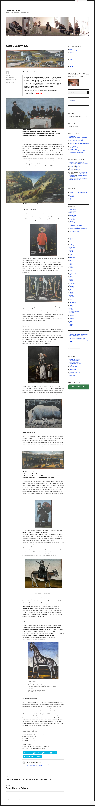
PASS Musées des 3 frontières (75, 227)
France (71, 279)
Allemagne (71, 240)
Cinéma (71, 258)
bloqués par (79, 387)
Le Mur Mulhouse (73, 219)
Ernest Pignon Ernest (74, 362)
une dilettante (13, 10)
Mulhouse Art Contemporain (75, 222)
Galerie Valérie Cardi (73, 215)
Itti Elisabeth (72, 175)
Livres (70, 289)
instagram (71, 52)
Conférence (72, 261)
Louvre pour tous (73, 369)
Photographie (72, 302)
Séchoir (71, 308)
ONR (70, 224)
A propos (15, 800)
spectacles (71, 312)
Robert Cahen (72, 375)
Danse (70, 266)
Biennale (71, 251)
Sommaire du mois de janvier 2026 (77, 150)
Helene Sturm (72, 146)
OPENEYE (71, 195)
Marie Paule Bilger (85, 172)
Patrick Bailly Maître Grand (75, 372)
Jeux (70, 285)
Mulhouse (71, 293)
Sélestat (71, 309)
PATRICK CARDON (73, 162)
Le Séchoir (71, 218)
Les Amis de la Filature (74, 368)
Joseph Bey (71, 365)
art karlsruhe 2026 (73, 147)
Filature (71, 274)
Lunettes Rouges (73, 370)
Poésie (70, 304)
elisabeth (8, 75)
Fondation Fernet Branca (75, 214)
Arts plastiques (12, 79)
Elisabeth (71, 181)
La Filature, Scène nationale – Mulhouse (78, 192)
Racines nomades (73, 373)
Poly (70, 198)
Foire (70, 276)
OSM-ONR (71, 196)
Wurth (70, 325)
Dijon (70, 270)
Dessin (71, 269)
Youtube (71, 66)
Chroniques (72, 257)
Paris (70, 298)
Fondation (12, 82)
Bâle (13, 80)
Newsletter (78, 166)
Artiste (7, 79)
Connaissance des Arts (74, 191)
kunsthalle (71, 286)
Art (70, 241)
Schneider (71, 306)
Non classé (71, 296)
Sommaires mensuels (74, 311)
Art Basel (71, 243)
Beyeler (16, 80)
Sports (70, 314)
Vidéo (70, 321)
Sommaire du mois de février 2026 (77, 142)
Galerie (71, 280)
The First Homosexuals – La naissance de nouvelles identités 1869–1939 (78, 164)
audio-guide (8, 80)
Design (71, 267)
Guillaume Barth (73, 149)
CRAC (70, 264)
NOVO (70, 194)
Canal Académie (72, 211)
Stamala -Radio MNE (74, 231)
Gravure (71, 282)
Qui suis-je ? (72, 49)
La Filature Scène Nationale (82, 181)
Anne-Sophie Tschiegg (74, 359)
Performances (72, 301)
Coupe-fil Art (72, 212)
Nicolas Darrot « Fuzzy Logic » (76, 140)
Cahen (70, 256)
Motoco (71, 221)
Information (72, 136)
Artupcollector (72, 209)
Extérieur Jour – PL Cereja (75, 363)
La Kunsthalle (72, 217)
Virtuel (70, 322)
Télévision (71, 318)
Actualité (71, 238)
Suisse (70, 317)
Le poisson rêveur (73, 366)
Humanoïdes (72, 283)
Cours (70, 263)
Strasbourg (71, 315)
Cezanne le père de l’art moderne (76, 152)
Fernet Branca (72, 273)
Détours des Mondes (74, 360)
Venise (70, 320)
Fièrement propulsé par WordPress (26, 800)
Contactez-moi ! (73, 50)
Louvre (71, 290)
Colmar (71, 260)
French (72, 348)
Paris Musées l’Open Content (75, 225)
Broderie (71, 254)
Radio (70, 305)
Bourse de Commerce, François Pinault (78, 253)
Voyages (71, 324)
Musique (71, 295)
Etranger (8, 82)
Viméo (70, 59)
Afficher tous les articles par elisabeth (35, 765)
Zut (70, 199)
